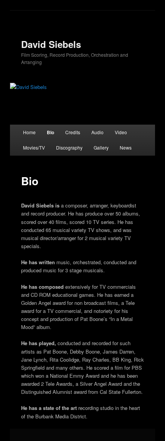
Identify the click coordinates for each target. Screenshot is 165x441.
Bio (50, 132)
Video (121, 132)
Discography (69, 147)
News (126, 147)
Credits (72, 132)
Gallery (101, 147)
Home (29, 132)
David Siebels (51, 44)
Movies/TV (34, 147)
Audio (97, 132)
